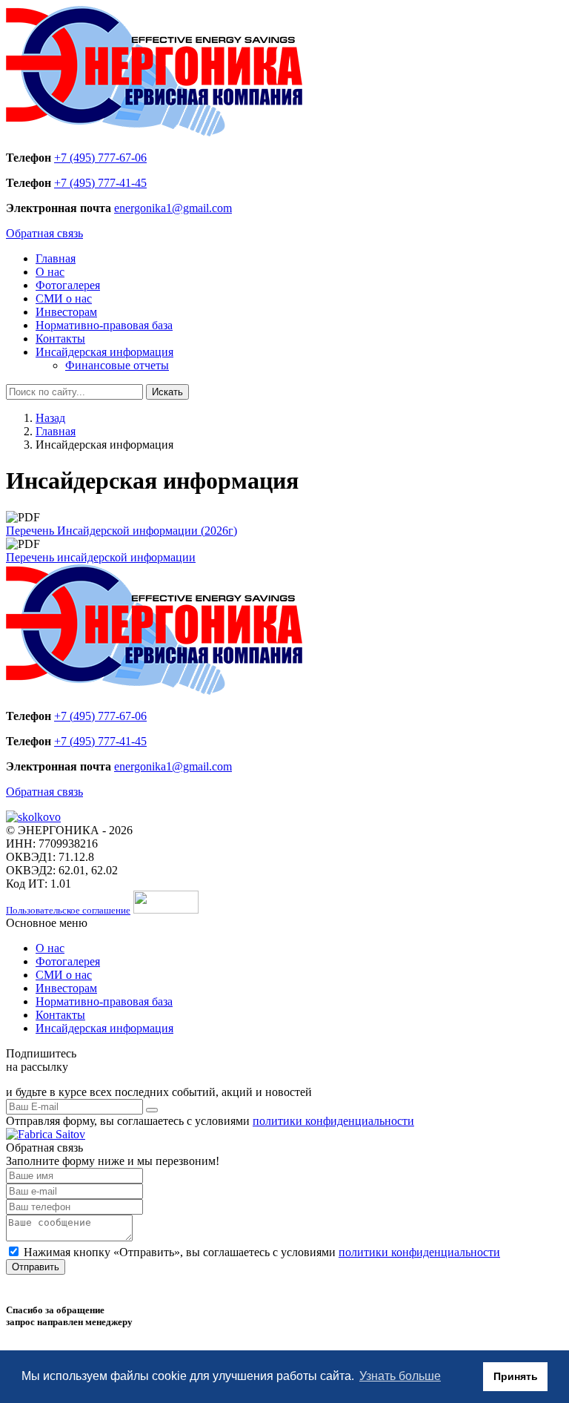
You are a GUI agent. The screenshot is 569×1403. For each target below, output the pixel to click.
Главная (56, 258)
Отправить (35, 1266)
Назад (50, 418)
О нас (50, 271)
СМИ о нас (64, 298)
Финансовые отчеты (117, 365)
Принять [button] (515, 1376)
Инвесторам (66, 312)
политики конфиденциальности (333, 1121)
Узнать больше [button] (400, 1376)
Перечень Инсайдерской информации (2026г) (121, 530)
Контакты (60, 338)
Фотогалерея (68, 285)
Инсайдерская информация (104, 352)
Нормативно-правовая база (104, 325)
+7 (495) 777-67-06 (100, 157)
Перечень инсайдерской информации (101, 557)
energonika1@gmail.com (173, 208)
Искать (167, 391)
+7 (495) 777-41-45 (100, 182)
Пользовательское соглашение (68, 910)
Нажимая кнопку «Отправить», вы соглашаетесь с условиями (262, 1252)
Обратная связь (44, 233)
